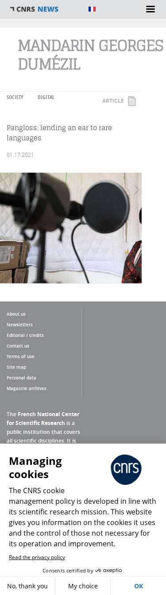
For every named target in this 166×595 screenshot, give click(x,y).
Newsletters (20, 324)
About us (16, 314)
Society (15, 97)
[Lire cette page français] (92, 9)
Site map (16, 367)
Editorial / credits (25, 335)
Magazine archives (26, 388)
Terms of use (21, 356)
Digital (46, 97)
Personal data (21, 378)
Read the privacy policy (37, 557)
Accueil (44, 9)
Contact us (18, 346)
